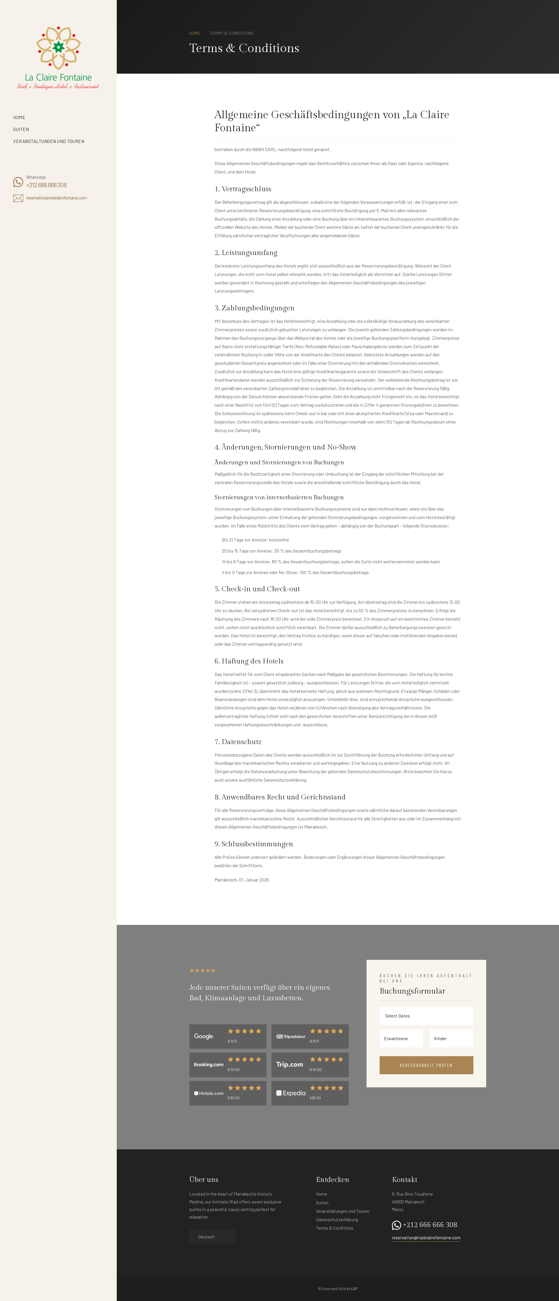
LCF (354, 1288)
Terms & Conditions (334, 1228)
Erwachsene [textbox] (396, 1038)
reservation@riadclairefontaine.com (56, 197)
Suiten (21, 129)
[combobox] (400, 1038)
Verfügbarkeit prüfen (426, 1065)
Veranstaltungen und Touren (48, 141)
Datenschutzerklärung (337, 1219)
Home (19, 117)
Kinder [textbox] (440, 1038)
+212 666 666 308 (46, 184)
